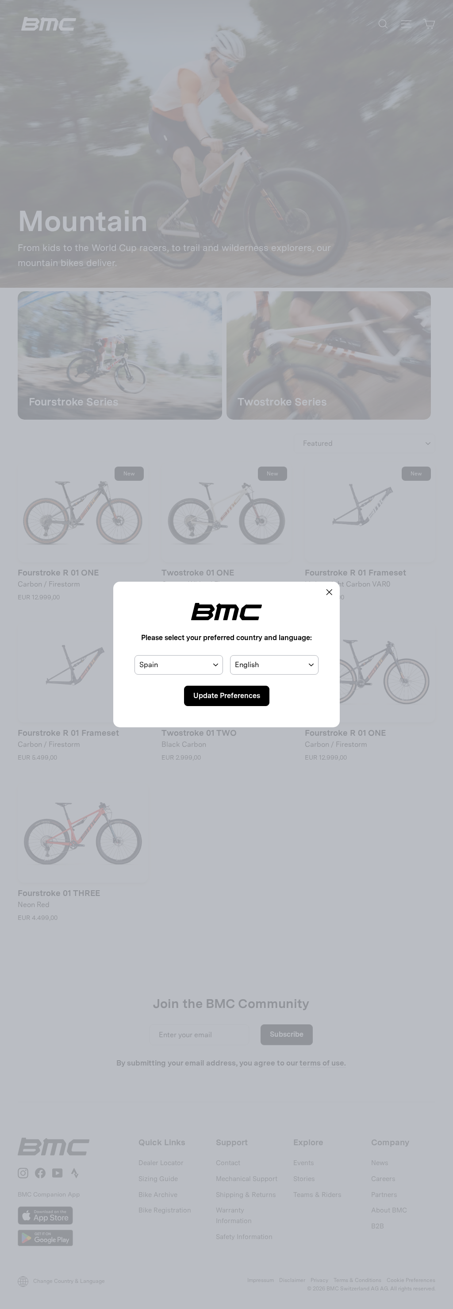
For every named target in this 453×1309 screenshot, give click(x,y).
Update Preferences (226, 695)
